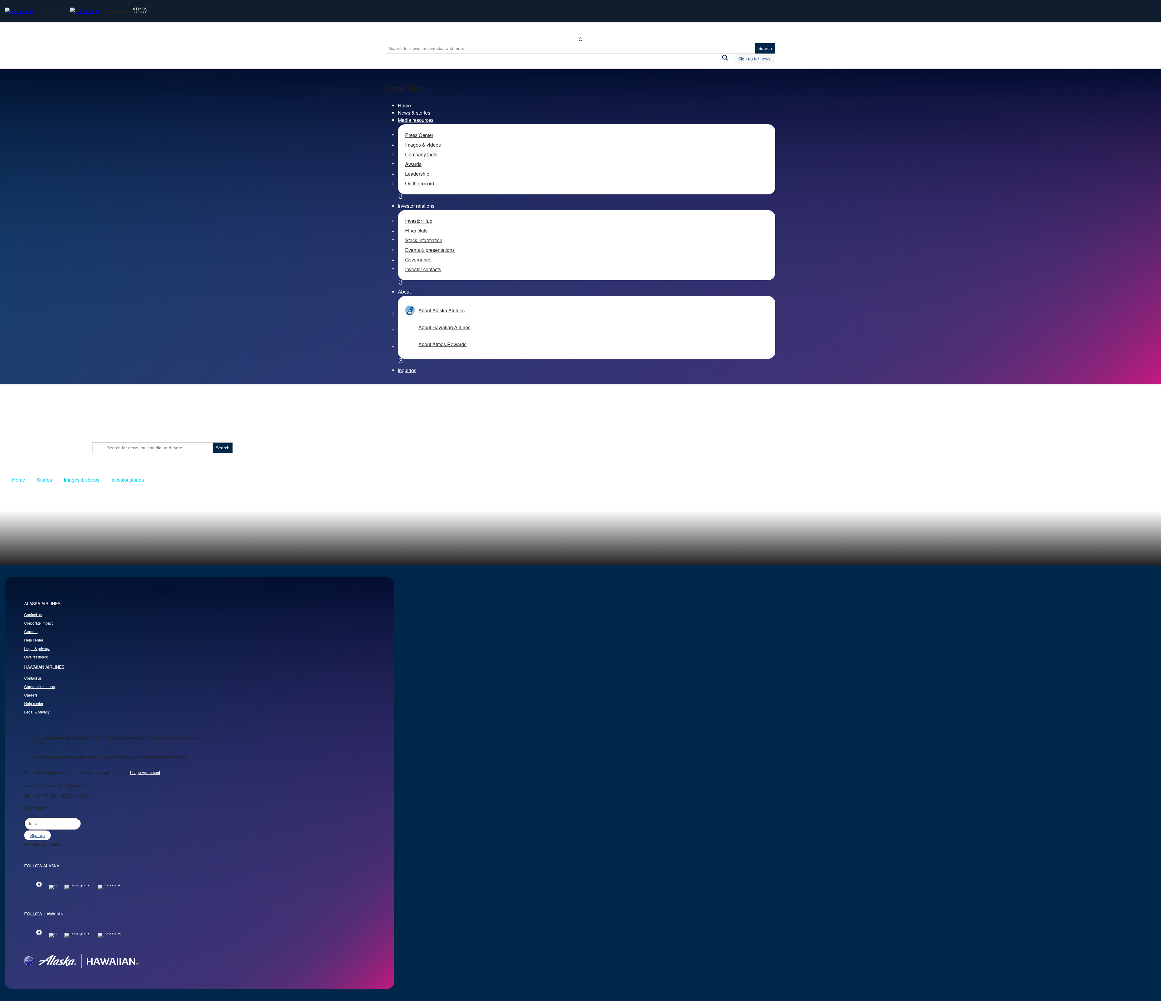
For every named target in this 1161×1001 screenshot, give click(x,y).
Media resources (416, 119)
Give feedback (36, 656)
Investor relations (416, 205)
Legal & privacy (37, 648)
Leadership (417, 173)
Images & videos (423, 144)
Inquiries (407, 370)
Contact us (33, 614)
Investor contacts (423, 269)
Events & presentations (430, 249)
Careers (30, 631)
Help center (33, 639)
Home (404, 105)
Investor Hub (418, 220)
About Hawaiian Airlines (444, 327)
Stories (44, 479)
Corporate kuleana (39, 686)
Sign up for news (754, 59)
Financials (416, 230)
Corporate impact (38, 623)
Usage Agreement (145, 772)
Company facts (421, 154)
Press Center (419, 135)
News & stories (414, 112)
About (404, 291)
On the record (419, 183)
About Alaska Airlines (441, 310)
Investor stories (128, 479)
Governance (418, 259)
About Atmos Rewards (442, 344)
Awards (413, 164)
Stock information (423, 240)
